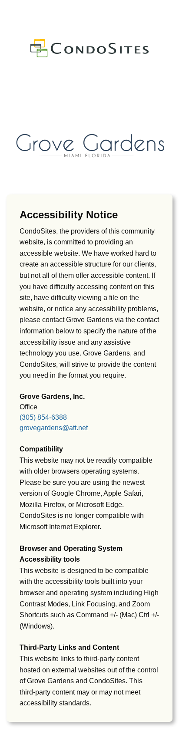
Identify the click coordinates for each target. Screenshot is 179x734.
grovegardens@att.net (54, 427)
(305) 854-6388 (43, 417)
